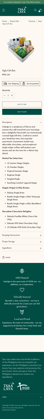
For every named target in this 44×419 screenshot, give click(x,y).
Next (40, 21)
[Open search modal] (35, 10)
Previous (32, 21)
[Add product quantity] (4, 95)
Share (7, 257)
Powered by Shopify (8, 410)
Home (4, 21)
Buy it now (21, 112)
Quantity (6, 90)
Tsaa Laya (18, 405)
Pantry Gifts (14, 21)
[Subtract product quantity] (12, 95)
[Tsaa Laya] (22, 10)
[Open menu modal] (3, 10)
